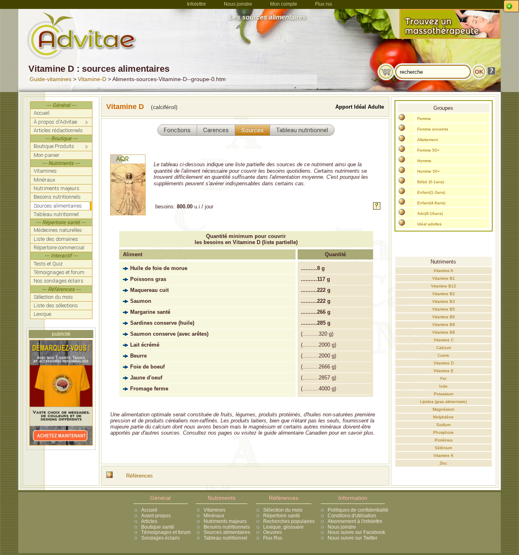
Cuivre (443, 355)
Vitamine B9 (443, 324)
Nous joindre (238, 4)
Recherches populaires (289, 521)
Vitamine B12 (443, 286)
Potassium (443, 394)
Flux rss (323, 4)
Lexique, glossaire (283, 527)
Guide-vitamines (50, 79)
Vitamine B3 (443, 301)
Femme (424, 118)
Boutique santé (157, 527)
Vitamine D (443, 363)
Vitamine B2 (443, 293)
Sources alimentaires (227, 532)
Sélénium (443, 448)
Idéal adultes (429, 224)
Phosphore (443, 432)
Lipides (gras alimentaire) (443, 401)
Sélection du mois (282, 510)
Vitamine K (443, 455)
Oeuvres (272, 532)
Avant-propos (156, 516)
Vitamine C (443, 340)
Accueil (149, 510)
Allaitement (427, 139)
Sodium (443, 424)
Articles (149, 521)
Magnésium (443, 409)
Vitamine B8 (443, 332)
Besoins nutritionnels (227, 527)
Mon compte (283, 4)
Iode (443, 386)
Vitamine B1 (443, 278)
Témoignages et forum (166, 532)
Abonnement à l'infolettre (355, 521)
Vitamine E (443, 371)
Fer (443, 378)
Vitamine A (443, 270)
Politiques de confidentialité (358, 510)
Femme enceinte (432, 129)
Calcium (443, 347)
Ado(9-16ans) (430, 213)
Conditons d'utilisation (352, 516)
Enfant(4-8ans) (431, 203)
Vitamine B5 (443, 309)
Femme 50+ (428, 150)
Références (139, 476)
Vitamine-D (92, 79)
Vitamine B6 (443, 317)
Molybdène (443, 417)
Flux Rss (272, 538)
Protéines (444, 440)
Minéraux (214, 516)
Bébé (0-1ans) (430, 182)
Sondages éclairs (160, 538)
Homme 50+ (428, 171)
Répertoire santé (281, 516)
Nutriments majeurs (225, 521)
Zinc (443, 463)
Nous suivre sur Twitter (352, 538)
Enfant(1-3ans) (431, 192)
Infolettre (196, 4)
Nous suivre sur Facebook (356, 532)
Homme (424, 161)
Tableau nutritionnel (225, 538)
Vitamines (214, 510)
